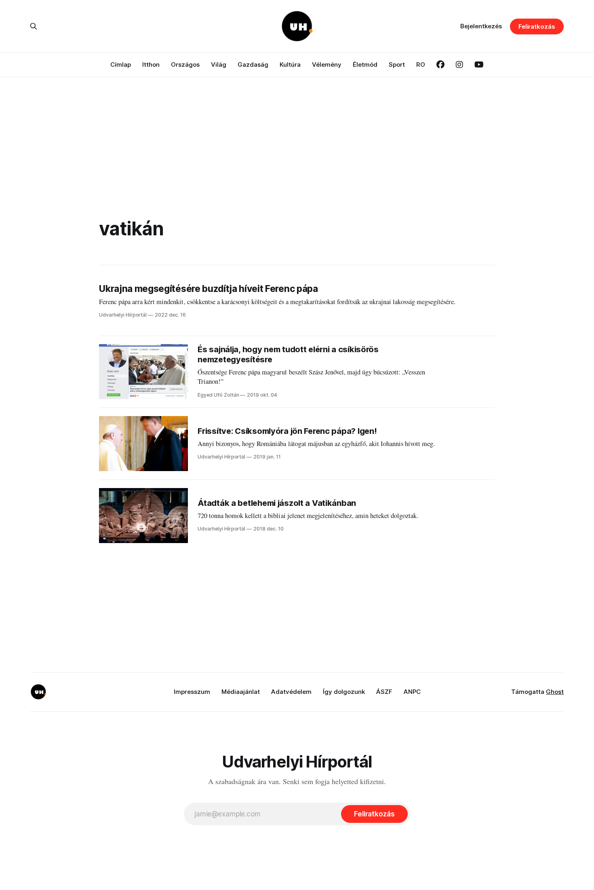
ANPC (412, 692)
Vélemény (326, 64)
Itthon (151, 64)
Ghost (555, 692)
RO (420, 64)
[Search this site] (33, 26)
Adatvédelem (291, 692)
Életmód (365, 64)
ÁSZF (384, 692)
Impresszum (192, 692)
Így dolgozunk (344, 692)
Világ (218, 64)
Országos (185, 64)
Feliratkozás (536, 26)
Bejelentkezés (481, 26)
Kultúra (290, 64)
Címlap (120, 64)
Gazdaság (253, 64)
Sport (397, 64)
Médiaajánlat (240, 692)
